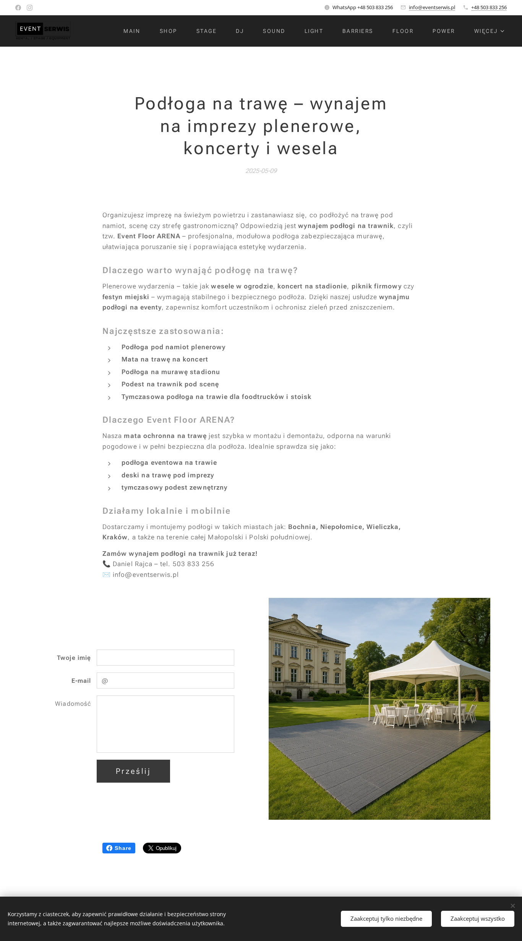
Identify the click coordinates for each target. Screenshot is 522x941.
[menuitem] (136, 31)
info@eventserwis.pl (432, 7)
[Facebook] (18, 7)
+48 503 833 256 (489, 7)
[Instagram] (29, 7)
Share (123, 848)
